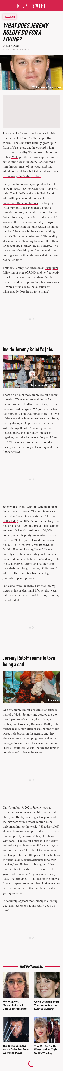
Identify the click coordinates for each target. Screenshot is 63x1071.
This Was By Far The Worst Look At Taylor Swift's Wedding (46, 1049)
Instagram (9, 207)
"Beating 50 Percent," (43, 568)
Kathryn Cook (12, 45)
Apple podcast (33, 423)
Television (10, 16)
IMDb (14, 157)
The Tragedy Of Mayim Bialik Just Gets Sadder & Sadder (15, 1005)
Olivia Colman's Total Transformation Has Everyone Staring (46, 1005)
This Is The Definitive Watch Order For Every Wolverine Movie (16, 1049)
